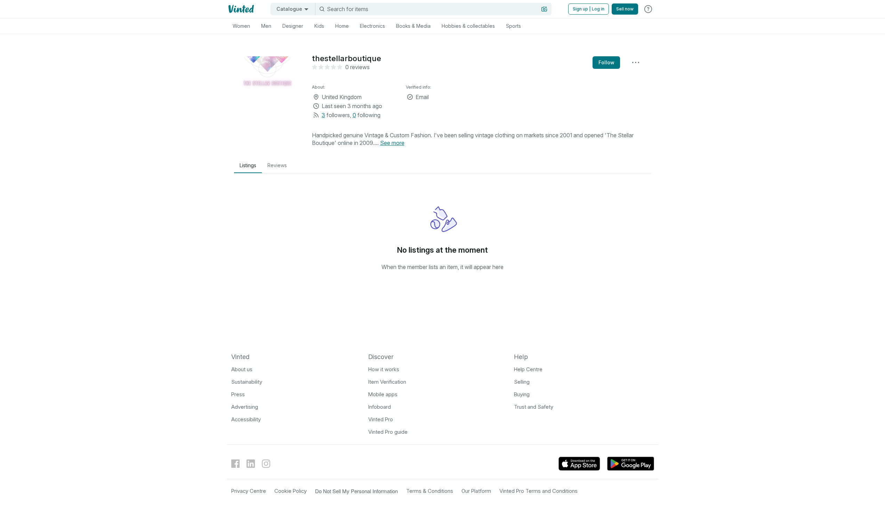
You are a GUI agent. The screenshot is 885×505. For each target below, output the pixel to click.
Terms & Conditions (429, 491)
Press (238, 394)
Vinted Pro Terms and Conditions (538, 491)
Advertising (244, 407)
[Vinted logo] (240, 9)
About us (241, 369)
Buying (522, 394)
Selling (522, 381)
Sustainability (246, 381)
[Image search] (544, 9)
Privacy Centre (248, 491)
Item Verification (387, 381)
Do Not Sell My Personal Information (356, 491)
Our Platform (476, 491)
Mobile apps (382, 394)
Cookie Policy (290, 491)
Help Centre (528, 369)
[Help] (648, 9)
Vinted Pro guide (388, 432)
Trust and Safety (533, 407)
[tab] (241, 26)
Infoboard (379, 407)
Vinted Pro (380, 419)
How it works (383, 369)
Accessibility (246, 419)
